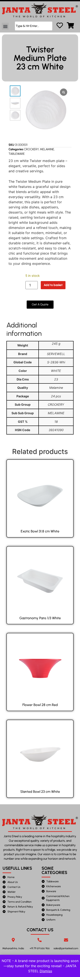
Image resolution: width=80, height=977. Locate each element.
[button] (5, 26)
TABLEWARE (17, 154)
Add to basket (53, 285)
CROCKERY (31, 149)
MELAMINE (47, 149)
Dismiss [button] (46, 971)
